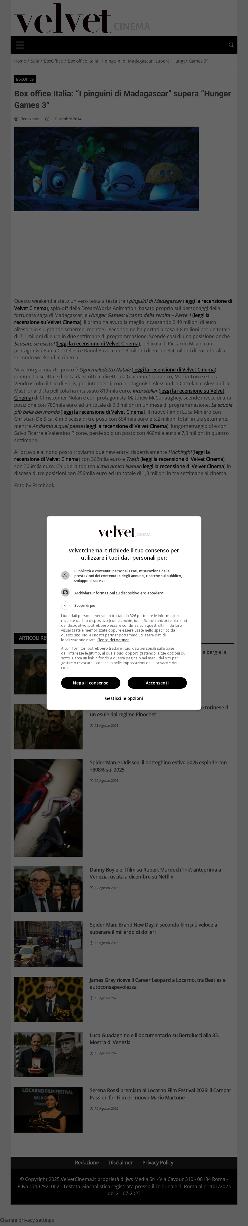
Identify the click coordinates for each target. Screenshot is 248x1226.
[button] (124, 605)
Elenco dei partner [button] (113, 639)
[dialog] (124, 613)
